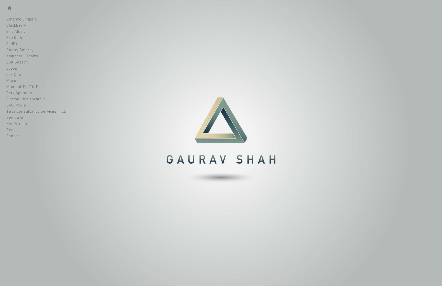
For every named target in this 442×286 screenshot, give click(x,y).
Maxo (11, 80)
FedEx (11, 44)
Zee (10, 130)
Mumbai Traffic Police (26, 87)
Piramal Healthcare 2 (25, 99)
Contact (13, 136)
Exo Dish (14, 37)
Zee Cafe (14, 117)
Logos (11, 68)
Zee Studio (16, 123)
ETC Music (16, 31)
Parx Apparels (19, 93)
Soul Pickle (16, 105)
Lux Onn (13, 74)
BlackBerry (16, 25)
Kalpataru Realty (22, 56)
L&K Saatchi (17, 62)
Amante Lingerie (21, 19)
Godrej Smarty (20, 50)
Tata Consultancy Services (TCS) (37, 111)
